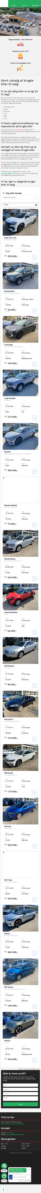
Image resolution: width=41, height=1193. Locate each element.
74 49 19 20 (15, 166)
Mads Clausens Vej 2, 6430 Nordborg (12, 1124)
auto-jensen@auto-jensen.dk (10, 173)
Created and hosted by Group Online (20, 1153)
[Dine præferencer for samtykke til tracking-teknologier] (3, 1189)
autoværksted (17, 130)
